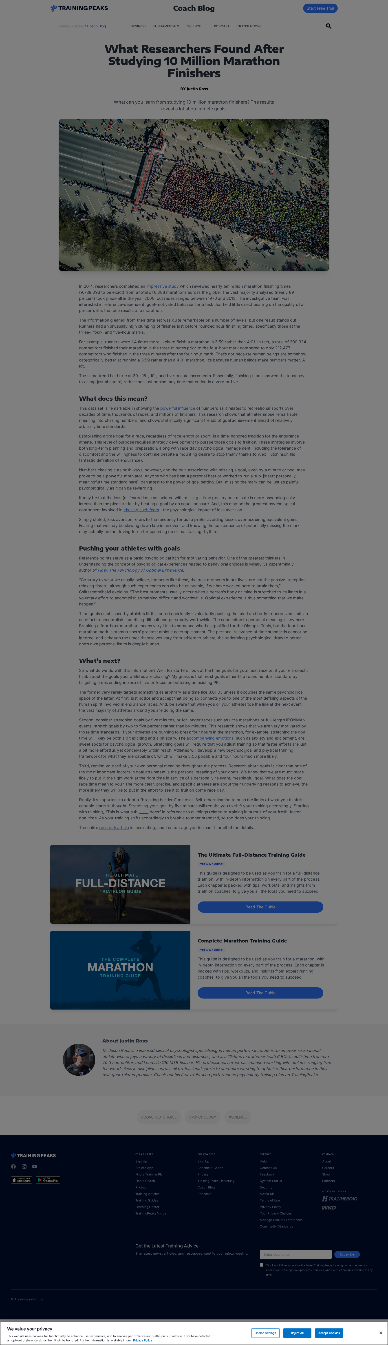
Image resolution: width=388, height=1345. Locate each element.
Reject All (297, 1333)
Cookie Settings (265, 1333)
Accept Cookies (329, 1333)
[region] (194, 1333)
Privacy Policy (142, 1340)
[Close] (381, 1333)
